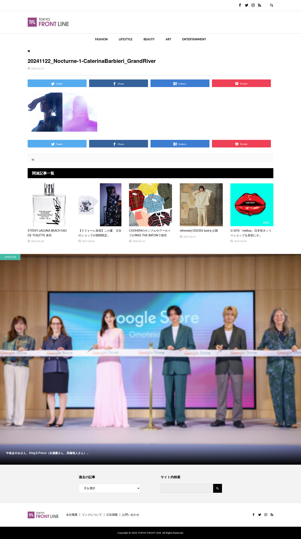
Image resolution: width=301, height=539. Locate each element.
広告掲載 (112, 514)
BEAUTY (149, 39)
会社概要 (72, 514)
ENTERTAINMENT (194, 39)
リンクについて (92, 514)
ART (168, 39)
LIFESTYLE (125, 39)
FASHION (101, 39)
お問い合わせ (130, 514)
